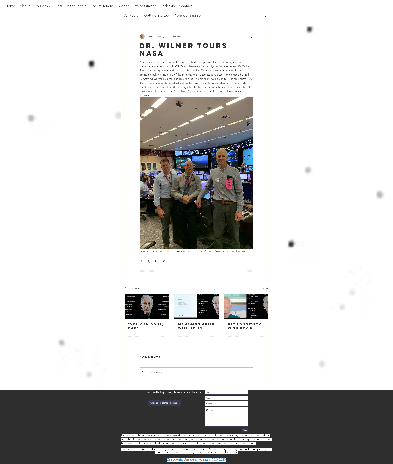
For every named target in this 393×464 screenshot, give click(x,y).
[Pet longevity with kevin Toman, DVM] (246, 306)
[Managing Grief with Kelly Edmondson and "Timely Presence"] (196, 306)
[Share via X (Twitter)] (148, 261)
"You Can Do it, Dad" (145, 326)
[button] (264, 15)
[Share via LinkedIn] (156, 261)
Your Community (188, 15)
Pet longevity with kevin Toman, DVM (244, 326)
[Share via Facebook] (141, 261)
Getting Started (156, 15)
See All (265, 288)
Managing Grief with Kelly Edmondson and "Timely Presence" (196, 326)
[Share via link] (163, 261)
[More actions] (251, 36)
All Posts (131, 15)
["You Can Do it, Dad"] (147, 306)
